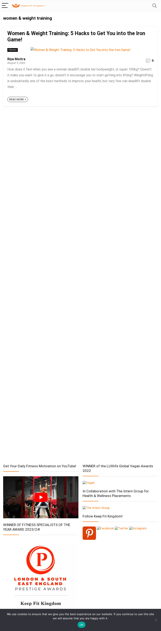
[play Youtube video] (40, 497)
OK (82, 624)
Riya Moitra (16, 59)
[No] (156, 620)
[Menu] (5, 5)
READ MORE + (17, 99)
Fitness (13, 50)
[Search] (154, 5)
